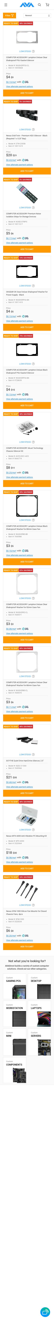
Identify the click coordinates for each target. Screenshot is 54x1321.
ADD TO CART (27, 93)
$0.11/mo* (11, 707)
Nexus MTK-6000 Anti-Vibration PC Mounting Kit (26, 836)
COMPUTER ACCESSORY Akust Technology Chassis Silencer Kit (24, 449)
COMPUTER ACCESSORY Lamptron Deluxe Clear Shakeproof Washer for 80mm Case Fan (26, 683)
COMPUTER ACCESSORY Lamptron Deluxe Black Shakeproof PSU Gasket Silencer (27, 371)
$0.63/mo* (11, 160)
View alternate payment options (19, 86)
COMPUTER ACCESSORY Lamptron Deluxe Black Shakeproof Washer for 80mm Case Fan (27, 527)
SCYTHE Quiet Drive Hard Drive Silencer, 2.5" (25, 761)
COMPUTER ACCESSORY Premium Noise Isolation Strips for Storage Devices (23, 215)
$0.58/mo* (11, 857)
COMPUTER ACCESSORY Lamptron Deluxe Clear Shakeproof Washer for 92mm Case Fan (26, 605)
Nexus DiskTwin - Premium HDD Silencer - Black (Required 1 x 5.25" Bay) (26, 137)
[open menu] (6, 5)
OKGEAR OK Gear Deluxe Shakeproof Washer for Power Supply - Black (27, 293)
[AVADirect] (27, 5)
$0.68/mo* (11, 782)
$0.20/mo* (11, 935)
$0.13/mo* (11, 82)
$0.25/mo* (11, 472)
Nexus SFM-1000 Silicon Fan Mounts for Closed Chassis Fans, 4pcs (26, 912)
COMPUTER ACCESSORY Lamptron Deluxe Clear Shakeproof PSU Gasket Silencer (26, 58)
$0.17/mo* (11, 238)
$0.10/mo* (11, 551)
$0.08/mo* (11, 629)
